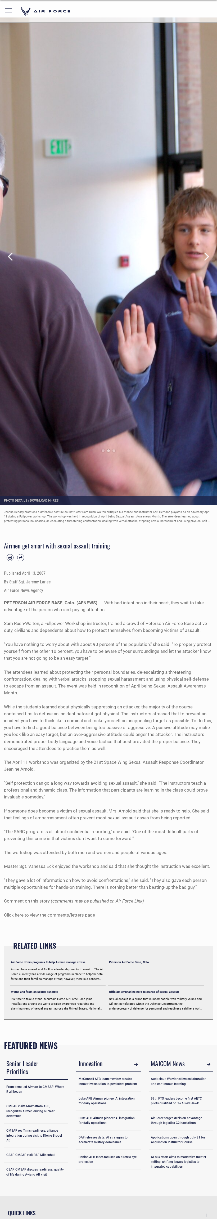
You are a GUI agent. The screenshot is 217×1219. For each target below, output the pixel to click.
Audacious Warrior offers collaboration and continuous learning (178, 1081)
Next (206, 256)
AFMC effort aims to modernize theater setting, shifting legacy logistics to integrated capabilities (178, 1162)
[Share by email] (20, 557)
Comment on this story (27, 901)
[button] (8, 11)
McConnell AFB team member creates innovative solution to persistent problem (108, 1081)
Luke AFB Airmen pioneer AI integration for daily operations (107, 1101)
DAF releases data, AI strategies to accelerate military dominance (103, 1140)
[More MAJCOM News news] (208, 1064)
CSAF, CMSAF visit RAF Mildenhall (30, 1155)
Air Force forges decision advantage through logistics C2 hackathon (176, 1120)
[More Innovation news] (136, 1064)
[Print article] (10, 557)
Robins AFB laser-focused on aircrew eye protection (108, 1159)
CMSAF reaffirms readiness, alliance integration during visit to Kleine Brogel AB (34, 1135)
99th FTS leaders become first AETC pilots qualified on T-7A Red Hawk (176, 1101)
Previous (11, 256)
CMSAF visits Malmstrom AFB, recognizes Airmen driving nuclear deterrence (30, 1111)
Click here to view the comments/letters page (49, 915)
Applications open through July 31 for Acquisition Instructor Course (178, 1140)
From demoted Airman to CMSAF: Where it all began (35, 1089)
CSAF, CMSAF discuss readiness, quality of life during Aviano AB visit (35, 1172)
